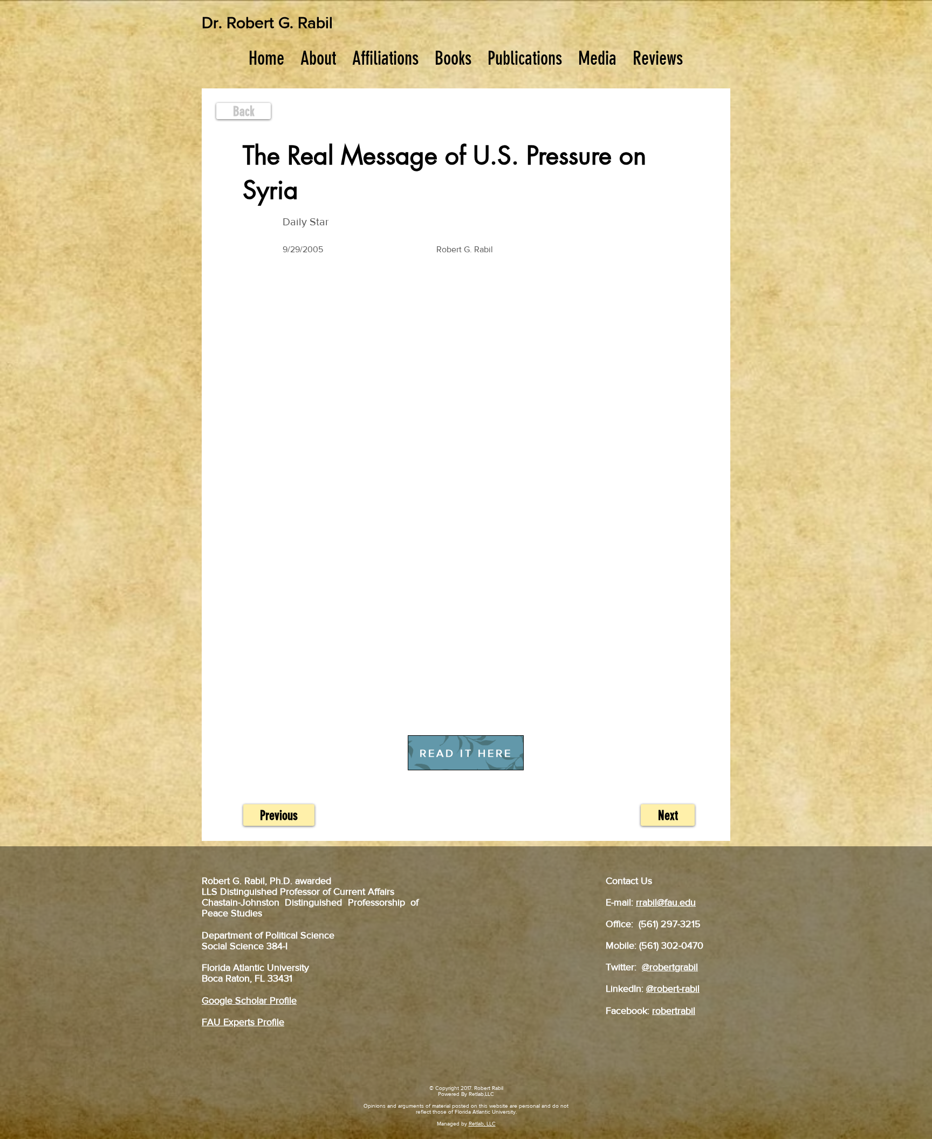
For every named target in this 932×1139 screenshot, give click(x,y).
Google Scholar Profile (249, 1000)
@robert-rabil (673, 988)
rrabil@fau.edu (666, 902)
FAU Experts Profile (243, 1022)
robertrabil (673, 1010)
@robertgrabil (670, 967)
